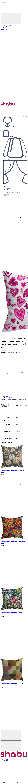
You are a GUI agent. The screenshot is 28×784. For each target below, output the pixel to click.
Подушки (5, 337)
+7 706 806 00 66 (4, 29)
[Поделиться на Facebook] (16, 383)
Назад (21, 217)
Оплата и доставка (7, 25)
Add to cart (3, 351)
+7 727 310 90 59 (4, 760)
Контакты (5, 27)
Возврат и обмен (7, 26)
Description (5, 396)
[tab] (15, 396)
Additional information (8, 397)
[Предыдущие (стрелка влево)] (11, 735)
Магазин (5, 335)
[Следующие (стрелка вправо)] (11, 745)
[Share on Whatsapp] (10, 393)
